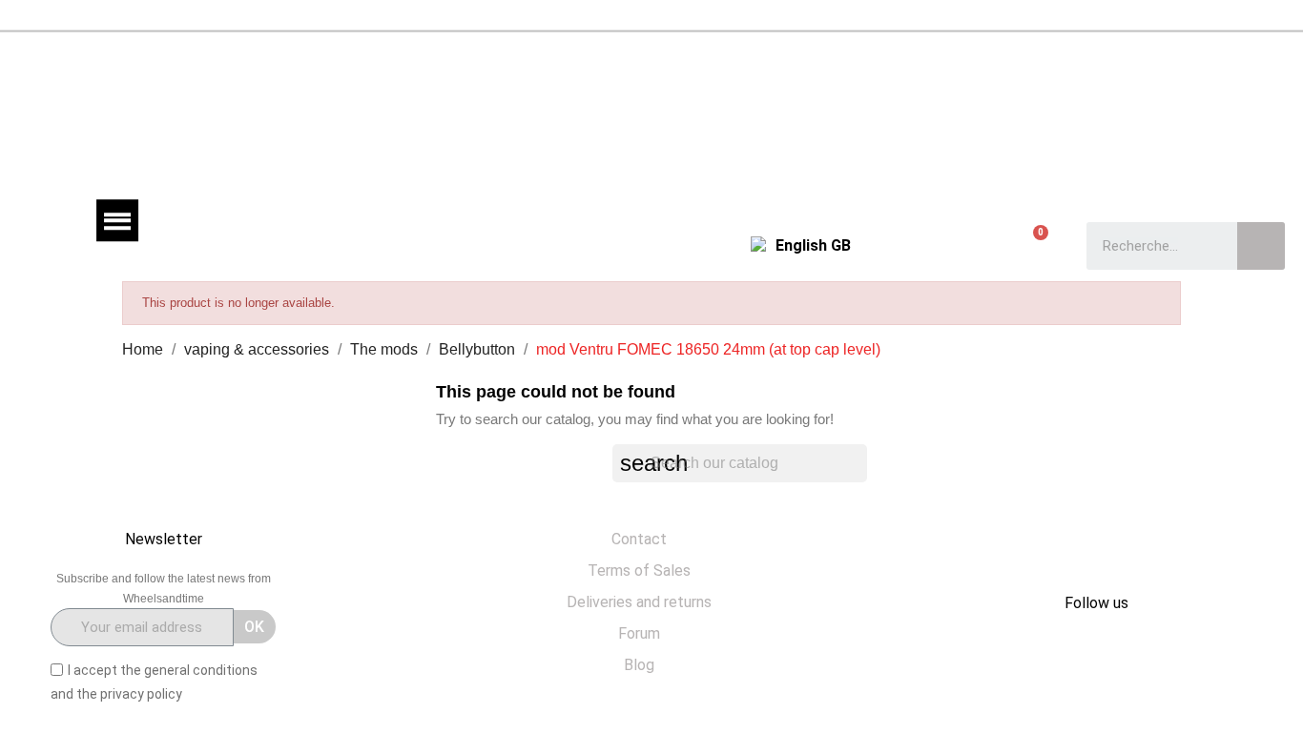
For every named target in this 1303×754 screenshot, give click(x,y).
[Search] (1261, 246)
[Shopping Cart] (1032, 244)
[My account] (919, 246)
